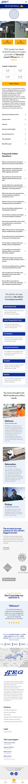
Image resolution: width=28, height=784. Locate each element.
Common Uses (6, 119)
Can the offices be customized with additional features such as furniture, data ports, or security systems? (12, 187)
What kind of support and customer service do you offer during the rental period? (13, 259)
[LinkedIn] (16, 774)
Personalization (6, 139)
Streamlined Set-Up (8, 134)
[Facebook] (12, 774)
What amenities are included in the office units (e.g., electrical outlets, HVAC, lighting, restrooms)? (12, 170)
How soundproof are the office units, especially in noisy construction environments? (12, 274)
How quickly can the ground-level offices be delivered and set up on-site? (12, 178)
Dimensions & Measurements (10, 114)
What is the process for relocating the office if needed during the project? (13, 230)
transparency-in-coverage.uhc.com (14, 770)
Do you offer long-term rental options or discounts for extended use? (13, 237)
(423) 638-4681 (7, 744)
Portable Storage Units (10, 710)
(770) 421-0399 (7, 749)
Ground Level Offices (10, 712)
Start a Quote (14, 83)
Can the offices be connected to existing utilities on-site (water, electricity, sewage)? (11, 251)
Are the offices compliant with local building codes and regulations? (12, 244)
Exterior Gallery (7, 42)
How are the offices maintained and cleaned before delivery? (12, 209)
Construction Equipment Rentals (13, 721)
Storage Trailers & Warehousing (13, 717)
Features (4, 124)
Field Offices (7, 714)
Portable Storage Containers (12, 719)
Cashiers (18, 644)
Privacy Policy (8, 732)
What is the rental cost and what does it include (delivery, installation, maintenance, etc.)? (13, 195)
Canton (11, 644)
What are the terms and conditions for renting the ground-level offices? (13, 202)
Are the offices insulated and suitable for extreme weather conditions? (13, 215)
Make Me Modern (18, 769)
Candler (4, 644)
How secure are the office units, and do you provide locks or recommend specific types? (13, 223)
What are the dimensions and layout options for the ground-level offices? (12, 163)
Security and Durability (8, 129)
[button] (26, 29)
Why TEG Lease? (7, 144)
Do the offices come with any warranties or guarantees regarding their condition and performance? (12, 283)
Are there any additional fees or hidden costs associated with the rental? (13, 267)
